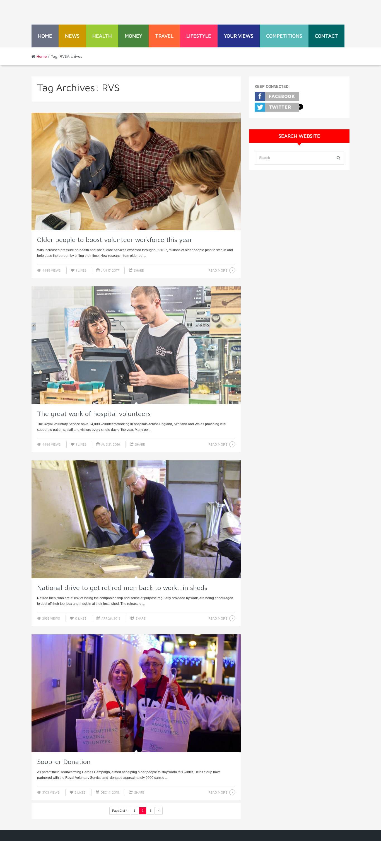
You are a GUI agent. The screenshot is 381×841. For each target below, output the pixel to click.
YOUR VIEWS (238, 36)
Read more (217, 270)
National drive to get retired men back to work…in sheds (122, 587)
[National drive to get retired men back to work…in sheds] (136, 519)
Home (45, 36)
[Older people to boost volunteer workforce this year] (136, 172)
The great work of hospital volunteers (94, 413)
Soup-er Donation (64, 761)
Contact (326, 36)
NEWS (72, 36)
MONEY (133, 36)
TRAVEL (164, 36)
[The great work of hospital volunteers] (136, 345)
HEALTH (102, 36)
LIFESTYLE (198, 36)
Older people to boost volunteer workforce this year (114, 239)
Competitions (284, 36)
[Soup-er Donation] (136, 693)
